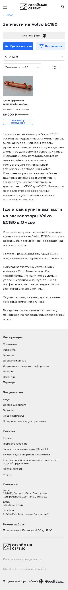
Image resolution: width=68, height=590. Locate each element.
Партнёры (9, 382)
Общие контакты (13, 415)
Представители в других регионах (24, 421)
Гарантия (8, 355)
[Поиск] (63, 7)
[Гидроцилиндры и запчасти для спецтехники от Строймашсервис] (34, 6)
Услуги (7, 474)
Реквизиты (9, 349)
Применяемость (21, 46)
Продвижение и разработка (20, 581)
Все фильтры (53, 46)
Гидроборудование (15, 443)
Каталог (8, 438)
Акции (7, 399)
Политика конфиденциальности (22, 559)
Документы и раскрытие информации (26, 366)
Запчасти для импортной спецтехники (26, 454)
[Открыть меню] (5, 7)
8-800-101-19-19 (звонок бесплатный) (26, 514)
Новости (8, 371)
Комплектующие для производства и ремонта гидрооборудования (31, 462)
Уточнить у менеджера (18, 121)
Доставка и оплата (14, 360)
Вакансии (9, 377)
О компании (10, 344)
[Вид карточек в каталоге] (54, 67)
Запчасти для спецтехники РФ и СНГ (26, 449)
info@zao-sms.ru (13, 505)
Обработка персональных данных (24, 569)
